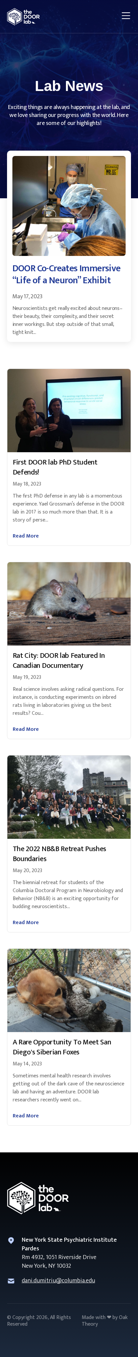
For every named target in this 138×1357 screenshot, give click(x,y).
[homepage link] (23, 16)
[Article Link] (69, 410)
